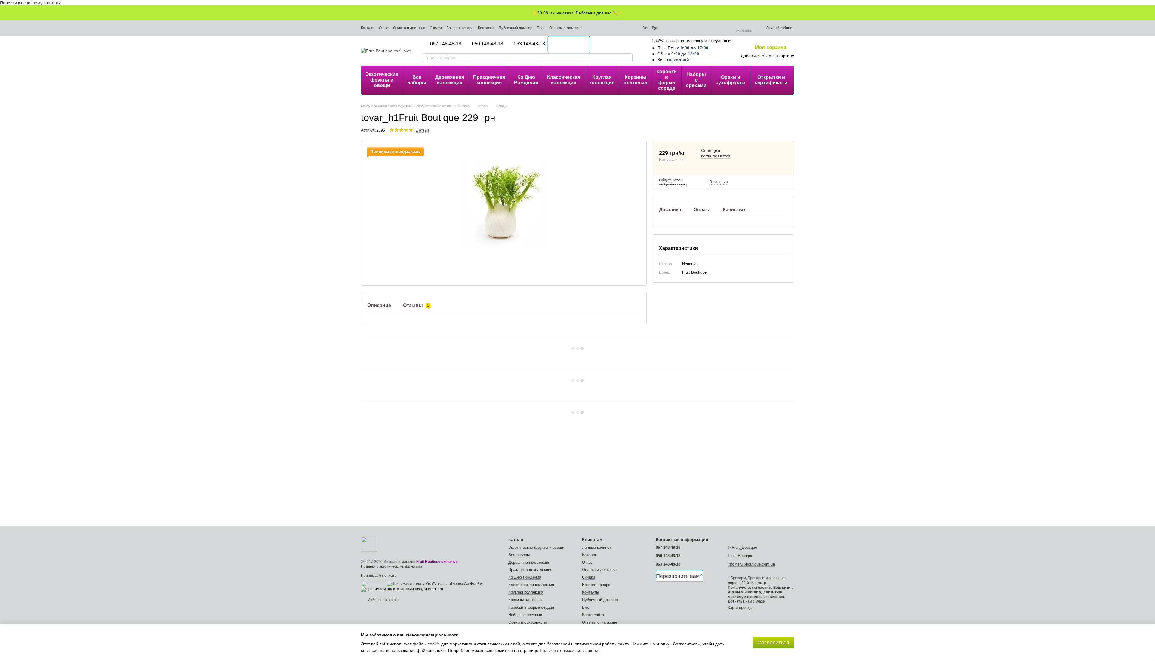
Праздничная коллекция (489, 80)
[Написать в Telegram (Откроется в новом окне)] (617, 28)
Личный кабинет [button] (596, 547)
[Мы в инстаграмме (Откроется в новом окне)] (592, 28)
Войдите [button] (665, 180)
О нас (384, 28)
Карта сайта (593, 615)
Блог (541, 28)
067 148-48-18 (445, 43)
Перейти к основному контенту (30, 2)
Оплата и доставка (409, 28)
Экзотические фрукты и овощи (381, 80)
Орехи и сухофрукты (731, 80)
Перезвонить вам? (679, 576)
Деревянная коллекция (449, 80)
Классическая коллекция (563, 80)
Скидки (436, 28)
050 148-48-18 (487, 43)
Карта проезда (740, 608)
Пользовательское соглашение (570, 650)
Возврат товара (459, 28)
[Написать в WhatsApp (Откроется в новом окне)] (633, 28)
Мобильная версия (383, 600)
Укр (646, 28)
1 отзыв (422, 130)
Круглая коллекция (601, 80)
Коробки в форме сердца (666, 80)
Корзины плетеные (635, 80)
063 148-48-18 (529, 43)
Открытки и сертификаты (771, 80)
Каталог (367, 28)
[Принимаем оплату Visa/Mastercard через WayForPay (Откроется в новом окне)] (435, 584)
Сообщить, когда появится (716, 153)
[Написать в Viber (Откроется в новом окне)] (625, 28)
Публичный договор (515, 28)
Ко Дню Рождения (526, 80)
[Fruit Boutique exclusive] (369, 544)
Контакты (486, 28)
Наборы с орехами (696, 80)
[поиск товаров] (628, 57)
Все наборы (416, 80)
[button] (1150, 13)
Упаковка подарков (808, 80)
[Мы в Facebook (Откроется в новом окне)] (600, 28)
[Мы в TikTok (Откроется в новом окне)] (608, 28)
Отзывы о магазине (566, 28)
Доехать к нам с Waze (746, 601)
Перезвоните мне (569, 45)
